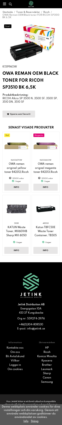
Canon (47, 377)
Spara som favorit (19, 114)
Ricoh (46, 352)
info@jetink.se (36, 328)
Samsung (47, 382)
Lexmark (47, 369)
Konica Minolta (47, 356)
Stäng (35, 421)
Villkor (15, 360)
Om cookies (15, 369)
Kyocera (46, 360)
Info (16, 187)
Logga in (15, 365)
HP (47, 348)
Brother (47, 365)
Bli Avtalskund (15, 356)
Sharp (47, 373)
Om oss (15, 352)
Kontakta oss (15, 348)
